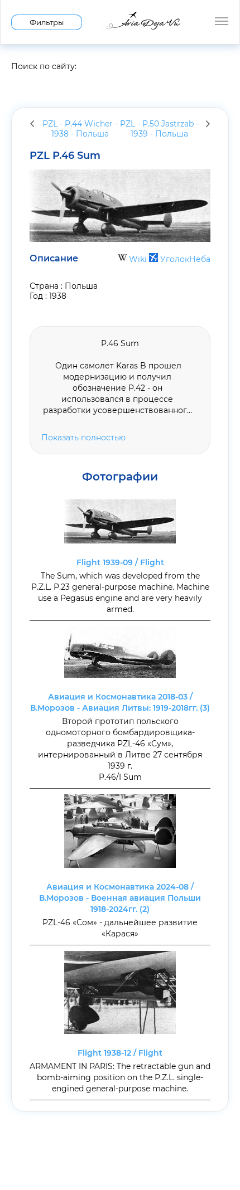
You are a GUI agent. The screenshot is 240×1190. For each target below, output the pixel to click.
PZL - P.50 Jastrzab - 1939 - (159, 129)
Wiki (138, 259)
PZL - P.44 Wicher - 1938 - (80, 129)
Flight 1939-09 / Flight (120, 562)
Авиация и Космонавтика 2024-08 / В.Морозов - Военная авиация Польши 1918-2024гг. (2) (120, 898)
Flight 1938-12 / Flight (120, 1053)
